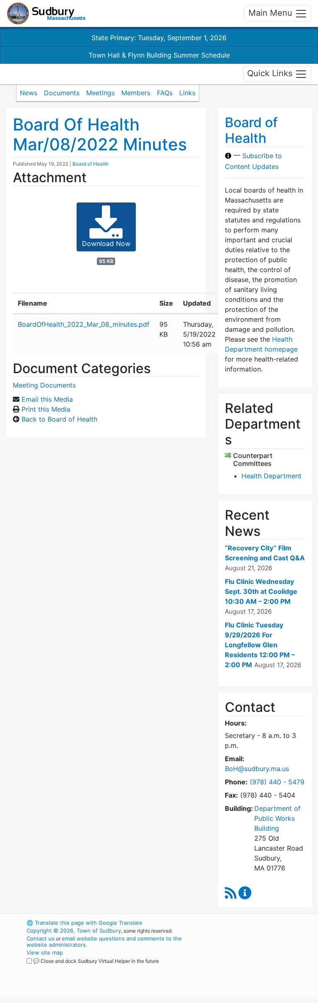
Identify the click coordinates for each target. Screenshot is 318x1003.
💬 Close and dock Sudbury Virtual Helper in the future (96, 961)
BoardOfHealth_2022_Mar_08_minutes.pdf (83, 324)
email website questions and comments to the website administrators (104, 941)
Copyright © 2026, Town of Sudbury (73, 930)
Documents (62, 93)
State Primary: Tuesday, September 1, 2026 (159, 38)
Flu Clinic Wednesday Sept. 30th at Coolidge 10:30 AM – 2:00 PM (261, 591)
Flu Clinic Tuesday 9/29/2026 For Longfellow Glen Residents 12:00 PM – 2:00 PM (260, 645)
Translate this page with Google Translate (84, 922)
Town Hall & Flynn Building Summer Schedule (159, 55)
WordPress (248, 922)
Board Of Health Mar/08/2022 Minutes (100, 134)
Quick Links (271, 73)
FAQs (165, 93)
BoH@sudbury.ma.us (257, 768)
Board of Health (90, 164)
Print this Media (46, 409)
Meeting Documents (44, 385)
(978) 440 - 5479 (277, 782)
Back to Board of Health (59, 419)
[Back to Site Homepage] (46, 13)
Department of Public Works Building (277, 818)
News (28, 93)
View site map (44, 952)
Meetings (100, 93)
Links (187, 93)
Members (135, 93)
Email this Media (47, 399)
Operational (262, 968)
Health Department (271, 476)
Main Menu (271, 13)
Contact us (40, 938)
